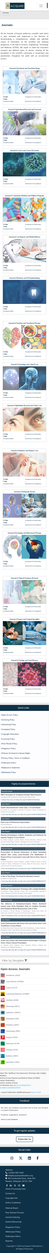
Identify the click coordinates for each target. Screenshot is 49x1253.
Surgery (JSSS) (12, 1037)
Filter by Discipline (13, 960)
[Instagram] (19, 1186)
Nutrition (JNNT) (12, 1056)
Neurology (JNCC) (13, 1006)
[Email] (23, 1186)
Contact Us (10, 1193)
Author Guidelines (13, 1203)
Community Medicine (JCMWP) (17, 994)
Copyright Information (10, 734)
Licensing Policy (8, 739)
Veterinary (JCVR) (12, 1044)
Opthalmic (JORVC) (13, 1013)
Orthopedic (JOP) (12, 1019)
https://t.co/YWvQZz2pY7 (22, 1085)
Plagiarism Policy (9, 749)
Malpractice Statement (11, 768)
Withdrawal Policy (9, 772)
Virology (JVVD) (12, 1050)
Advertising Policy (9, 725)
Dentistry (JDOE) (12, 1000)
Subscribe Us (24, 1139)
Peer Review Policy (9, 744)
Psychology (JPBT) (13, 1031)
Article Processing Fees (15, 1189)
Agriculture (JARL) (13, 1062)
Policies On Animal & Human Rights (16, 753)
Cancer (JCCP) (11, 988)
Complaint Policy (8, 729)
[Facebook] (6, 1186)
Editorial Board (11, 1208)
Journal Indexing (12, 1217)
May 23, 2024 (36, 1092)
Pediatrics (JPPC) (12, 1025)
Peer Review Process (14, 1212)
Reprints (9, 1241)
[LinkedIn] (11, 1186)
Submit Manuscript (13, 1222)
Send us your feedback (9, 1119)
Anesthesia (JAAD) (13, 975)
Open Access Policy (10, 715)
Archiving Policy (8, 720)
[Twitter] (15, 1186)
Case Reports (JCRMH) (15, 982)
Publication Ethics (9, 763)
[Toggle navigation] (41, 5)
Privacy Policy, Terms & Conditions (16, 758)
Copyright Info (11, 1198)
